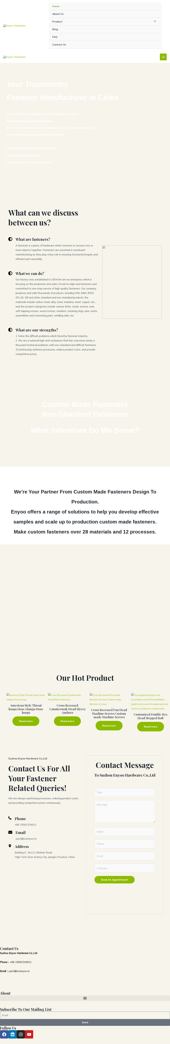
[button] (85, 998)
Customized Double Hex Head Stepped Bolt (151, 716)
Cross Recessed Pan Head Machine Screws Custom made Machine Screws (109, 713)
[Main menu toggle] (163, 57)
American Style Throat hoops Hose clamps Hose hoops (26, 709)
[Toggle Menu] (154, 21)
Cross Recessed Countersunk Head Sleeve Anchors (67, 709)
